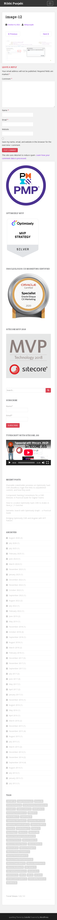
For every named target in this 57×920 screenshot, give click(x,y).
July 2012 (13, 783)
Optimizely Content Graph (18, 824)
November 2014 (16, 757)
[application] (28, 452)
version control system (16, 879)
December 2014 (16, 752)
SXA (30, 875)
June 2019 (13, 616)
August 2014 (14, 767)
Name (5, 110)
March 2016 (14, 720)
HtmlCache (38, 809)
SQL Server (30, 867)
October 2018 (15, 632)
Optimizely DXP (38, 824)
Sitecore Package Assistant (18, 852)
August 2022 (14, 600)
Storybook (33, 871)
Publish (36, 828)
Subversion (12, 875)
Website (5, 129)
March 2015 (14, 747)
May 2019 (13, 621)
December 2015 (16, 726)
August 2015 (14, 736)
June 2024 (13, 559)
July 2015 (13, 741)
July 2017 (13, 673)
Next (45, 34)
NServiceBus (13, 817)
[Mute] (43, 462)
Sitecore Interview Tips (16, 844)
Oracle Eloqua (23, 828)
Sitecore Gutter (29, 840)
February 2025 (15, 553)
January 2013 (14, 778)
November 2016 (16, 700)
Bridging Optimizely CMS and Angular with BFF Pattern (26, 519)
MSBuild (32, 813)
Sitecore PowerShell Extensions (19, 859)
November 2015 (16, 731)
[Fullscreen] (47, 462)
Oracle (10, 828)
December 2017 (16, 658)
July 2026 (13, 543)
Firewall (11, 809)
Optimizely (26, 817)
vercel (38, 875)
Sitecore (33, 832)
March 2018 (14, 647)
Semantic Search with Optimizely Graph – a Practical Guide (28, 511)
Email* (9, 415)
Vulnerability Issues (37, 879)
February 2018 (15, 653)
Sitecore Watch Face (35, 863)
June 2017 (13, 679)
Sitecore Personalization (17, 855)
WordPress (44, 917)
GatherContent (24, 809)
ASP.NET (11, 801)
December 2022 (16, 579)
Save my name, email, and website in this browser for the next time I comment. (26, 143)
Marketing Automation (16, 813)
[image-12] (28, 50)
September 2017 (16, 668)
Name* (9, 406)
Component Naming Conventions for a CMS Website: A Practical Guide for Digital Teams (25, 496)
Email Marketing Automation (35, 805)
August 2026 (14, 538)
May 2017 (13, 684)
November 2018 (16, 626)
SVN (22, 875)
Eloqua (38, 801)
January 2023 (14, 574)
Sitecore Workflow (15, 867)
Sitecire (23, 832)
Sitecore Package (27, 848)
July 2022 (13, 606)
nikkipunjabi (29, 24)
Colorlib (27, 917)
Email (5, 119)
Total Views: (12, 896)
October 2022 (15, 590)
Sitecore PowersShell (16, 863)
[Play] (9, 462)
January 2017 (14, 694)
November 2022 (16, 585)
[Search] (48, 390)
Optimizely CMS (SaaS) (16, 820)
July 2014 (13, 773)
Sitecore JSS (12, 848)
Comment (7, 79)
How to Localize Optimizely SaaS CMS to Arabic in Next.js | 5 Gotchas (27, 504)
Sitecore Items (34, 844)
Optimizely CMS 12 (36, 820)
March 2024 (14, 564)
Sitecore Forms (14, 840)
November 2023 (16, 569)
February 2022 (15, 611)
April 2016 (13, 715)
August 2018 (14, 642)
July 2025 (13, 548)
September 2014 (16, 762)
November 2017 (16, 663)
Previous (13, 34)
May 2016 (13, 710)
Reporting (12, 832)
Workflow (11, 883)
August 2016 (14, 705)
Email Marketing (14, 805)
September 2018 (16, 637)
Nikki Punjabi (13, 3)
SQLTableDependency (16, 871)
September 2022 (16, 595)
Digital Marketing (25, 801)
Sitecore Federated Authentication (21, 836)
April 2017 (13, 689)
